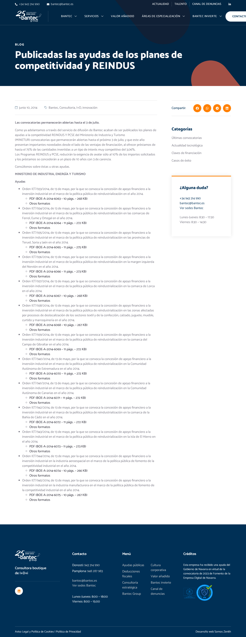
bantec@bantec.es (192, 203)
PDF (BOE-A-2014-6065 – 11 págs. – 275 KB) (58, 247)
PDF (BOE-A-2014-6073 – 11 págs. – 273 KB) (57, 446)
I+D (78, 107)
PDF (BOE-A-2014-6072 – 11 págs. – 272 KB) (57, 422)
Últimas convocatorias (187, 138)
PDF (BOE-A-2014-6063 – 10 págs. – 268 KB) (58, 198)
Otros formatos (39, 203)
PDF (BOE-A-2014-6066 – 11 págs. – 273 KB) (57, 271)
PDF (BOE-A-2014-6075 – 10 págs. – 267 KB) (58, 495)
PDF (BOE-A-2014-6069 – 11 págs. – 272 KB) (58, 349)
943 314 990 (92, 565)
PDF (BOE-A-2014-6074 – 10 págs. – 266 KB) (58, 470)
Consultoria (67, 107)
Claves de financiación (187, 153)
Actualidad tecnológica (187, 145)
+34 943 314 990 (190, 198)
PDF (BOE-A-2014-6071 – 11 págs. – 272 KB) (57, 398)
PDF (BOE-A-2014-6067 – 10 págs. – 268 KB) (58, 296)
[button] (197, 108)
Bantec (53, 107)
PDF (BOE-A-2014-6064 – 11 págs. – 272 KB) (58, 223)
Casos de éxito (181, 160)
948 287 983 (95, 571)
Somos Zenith (222, 631)
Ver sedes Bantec (191, 208)
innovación (89, 107)
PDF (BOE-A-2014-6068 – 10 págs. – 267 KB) (58, 325)
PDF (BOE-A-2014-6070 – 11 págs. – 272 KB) (58, 373)
